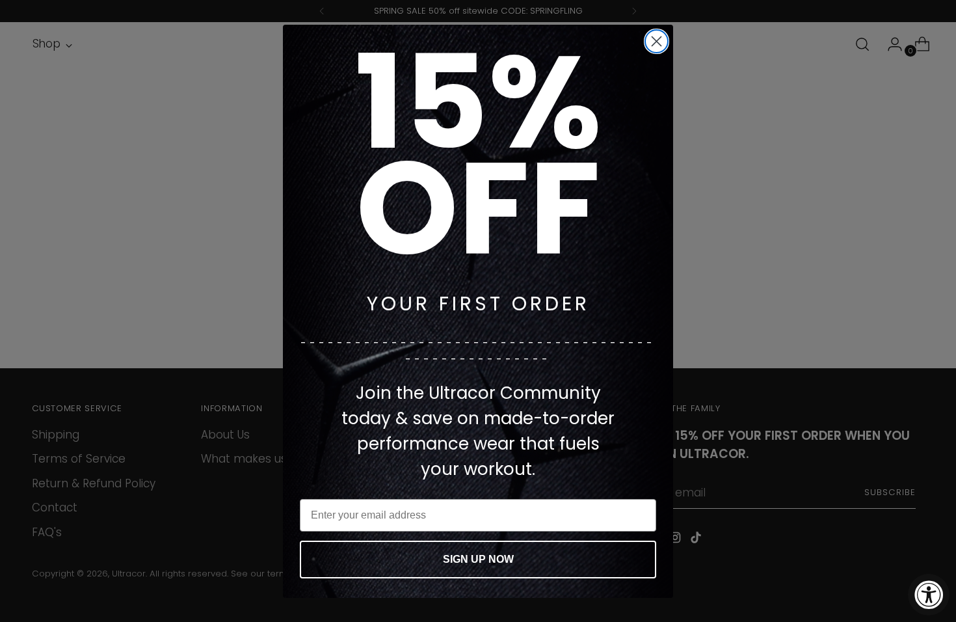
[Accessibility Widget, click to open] (928, 594)
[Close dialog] (656, 41)
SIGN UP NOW (478, 559)
